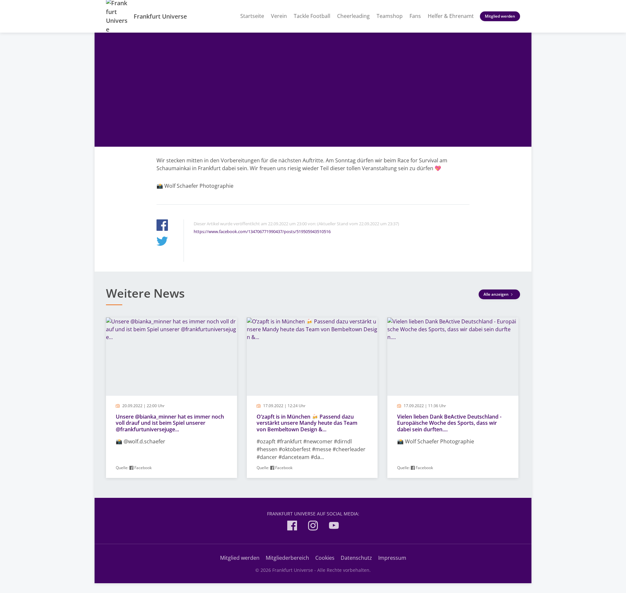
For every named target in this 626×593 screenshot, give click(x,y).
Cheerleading (353, 16)
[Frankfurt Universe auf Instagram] (313, 526)
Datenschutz (356, 557)
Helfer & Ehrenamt (451, 16)
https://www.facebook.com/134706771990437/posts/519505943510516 (262, 231)
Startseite (252, 16)
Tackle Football (312, 16)
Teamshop (390, 16)
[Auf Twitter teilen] (162, 242)
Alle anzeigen (497, 294)
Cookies (325, 557)
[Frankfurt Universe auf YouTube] (334, 526)
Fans (415, 16)
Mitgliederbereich (287, 557)
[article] (171, 398)
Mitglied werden (500, 16)
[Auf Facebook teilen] (162, 226)
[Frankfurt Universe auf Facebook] (292, 526)
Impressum (392, 557)
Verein (279, 16)
